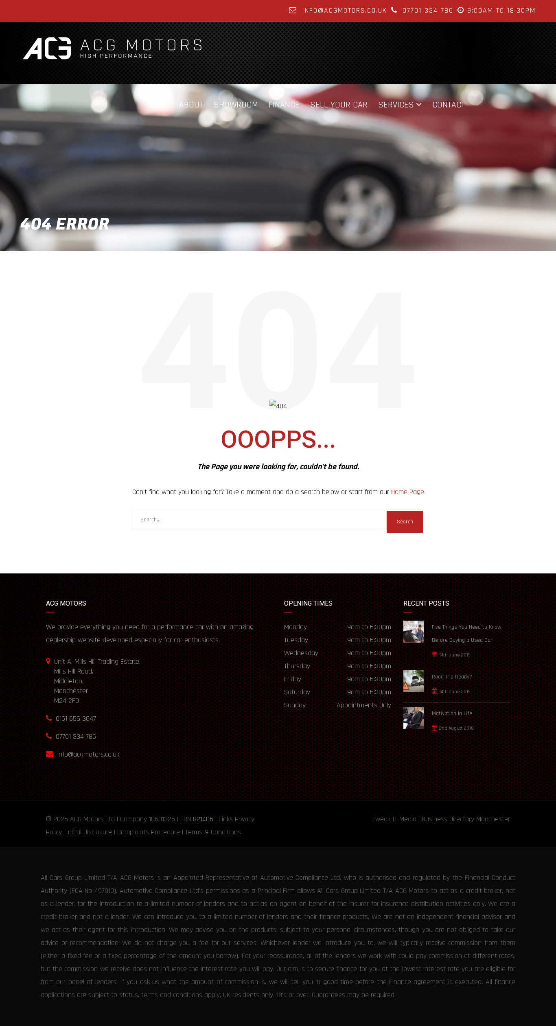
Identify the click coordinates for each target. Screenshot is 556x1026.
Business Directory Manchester (466, 819)
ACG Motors (86, 819)
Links (226, 819)
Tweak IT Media (394, 819)
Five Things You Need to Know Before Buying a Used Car (466, 633)
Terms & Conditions (213, 832)
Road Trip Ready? (452, 676)
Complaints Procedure (148, 832)
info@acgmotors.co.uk (344, 10)
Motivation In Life (452, 713)
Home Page (407, 492)
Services (396, 104)
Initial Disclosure (89, 832)
